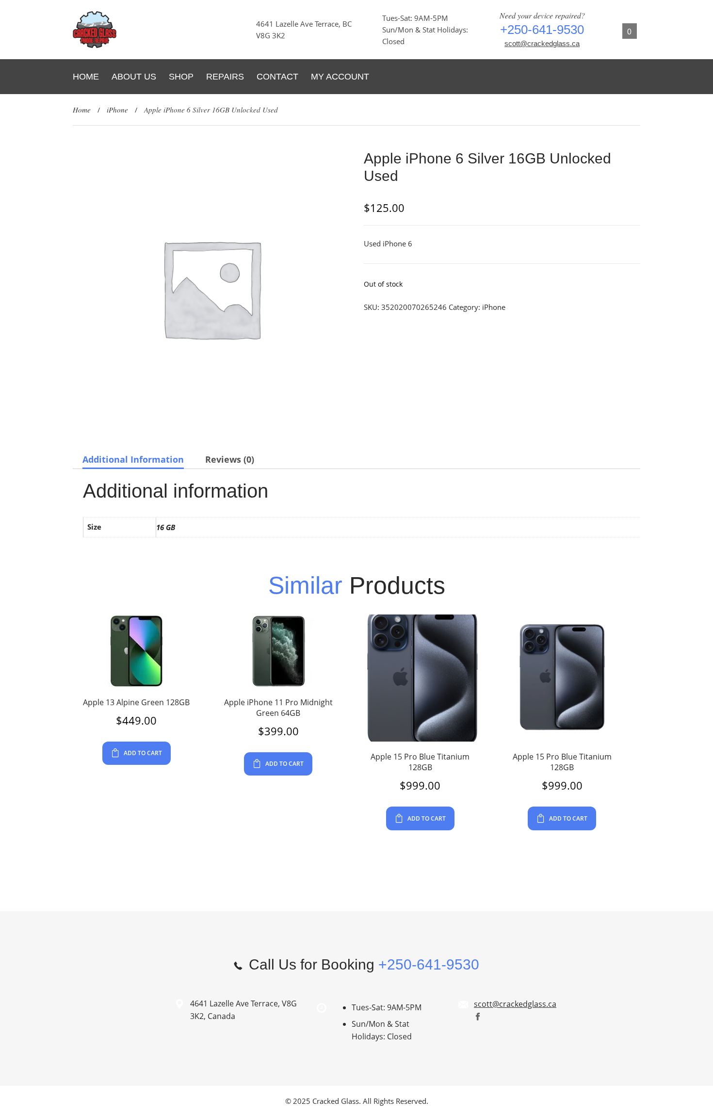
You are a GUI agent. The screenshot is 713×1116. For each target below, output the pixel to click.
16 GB (165, 527)
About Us (134, 76)
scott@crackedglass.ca (542, 43)
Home (86, 76)
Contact (277, 76)
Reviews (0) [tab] (229, 459)
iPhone (117, 109)
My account (340, 76)
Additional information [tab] (133, 459)
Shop (181, 76)
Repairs (225, 76)
